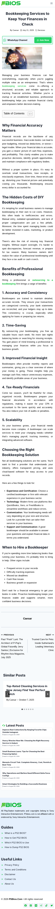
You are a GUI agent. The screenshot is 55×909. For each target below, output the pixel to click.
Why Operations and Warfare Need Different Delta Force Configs (26, 774)
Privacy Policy (12, 865)
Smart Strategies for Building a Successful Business (24, 784)
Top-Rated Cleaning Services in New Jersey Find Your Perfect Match (26, 690)
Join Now (44, 40)
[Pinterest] (31, 905)
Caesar (16, 30)
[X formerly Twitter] (51, 905)
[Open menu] (51, 3)
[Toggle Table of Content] (29, 114)
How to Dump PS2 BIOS (17, 847)
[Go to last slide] (7, 694)
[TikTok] (46, 905)
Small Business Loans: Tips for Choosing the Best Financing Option (23, 752)
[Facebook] (25, 905)
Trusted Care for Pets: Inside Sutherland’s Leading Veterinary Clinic (43, 642)
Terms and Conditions (15, 869)
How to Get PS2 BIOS (16, 838)
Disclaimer (10, 874)
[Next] (47, 694)
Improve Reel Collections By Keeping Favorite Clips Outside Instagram (24, 731)
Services (41, 30)
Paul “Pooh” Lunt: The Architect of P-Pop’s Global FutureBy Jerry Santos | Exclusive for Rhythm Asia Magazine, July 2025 (13, 646)
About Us (9, 884)
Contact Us (10, 879)
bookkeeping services (14, 86)
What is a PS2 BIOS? (15, 833)
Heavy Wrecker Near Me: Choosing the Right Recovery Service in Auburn (25, 741)
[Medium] (36, 905)
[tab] (22, 709)
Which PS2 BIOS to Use (17, 842)
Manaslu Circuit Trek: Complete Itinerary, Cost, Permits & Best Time (26, 763)
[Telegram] (41, 905)
